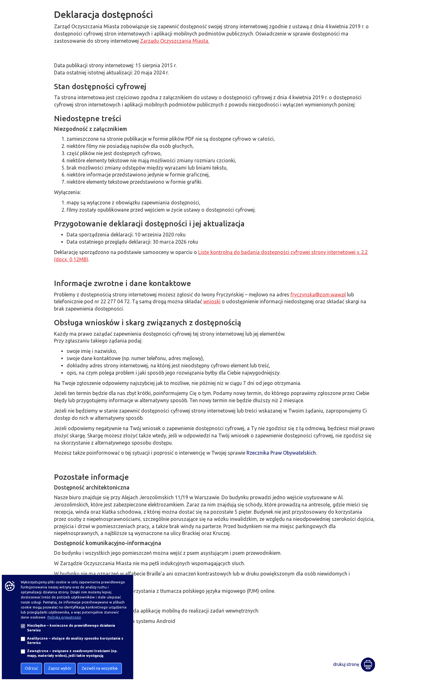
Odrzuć (31, 668)
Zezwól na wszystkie (100, 668)
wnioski (211, 301)
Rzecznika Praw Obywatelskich (281, 453)
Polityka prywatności (64, 617)
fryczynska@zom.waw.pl (318, 294)
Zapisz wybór (60, 668)
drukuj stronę (346, 664)
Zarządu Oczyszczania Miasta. (174, 41)
